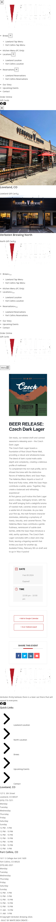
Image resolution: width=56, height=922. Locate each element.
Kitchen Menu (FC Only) (13, 288)
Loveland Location (13, 297)
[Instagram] (4, 704)
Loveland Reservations (15, 312)
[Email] (37, 655)
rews (17, 754)
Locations (7, 292)
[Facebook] (1, 704)
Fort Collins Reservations (16, 315)
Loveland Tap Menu (14, 279)
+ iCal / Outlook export (29, 627)
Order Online (6, 333)
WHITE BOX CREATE (18, 920)
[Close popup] (2, 108)
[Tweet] (24, 655)
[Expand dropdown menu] (10, 274)
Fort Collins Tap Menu (15, 283)
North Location (20, 739)
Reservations (8, 306)
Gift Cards (4, 336)
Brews (5, 274)
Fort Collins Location (14, 301)
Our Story (7, 321)
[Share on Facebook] (18, 655)
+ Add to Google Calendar (28, 618)
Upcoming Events (10, 324)
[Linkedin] (30, 655)
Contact (6, 327)
